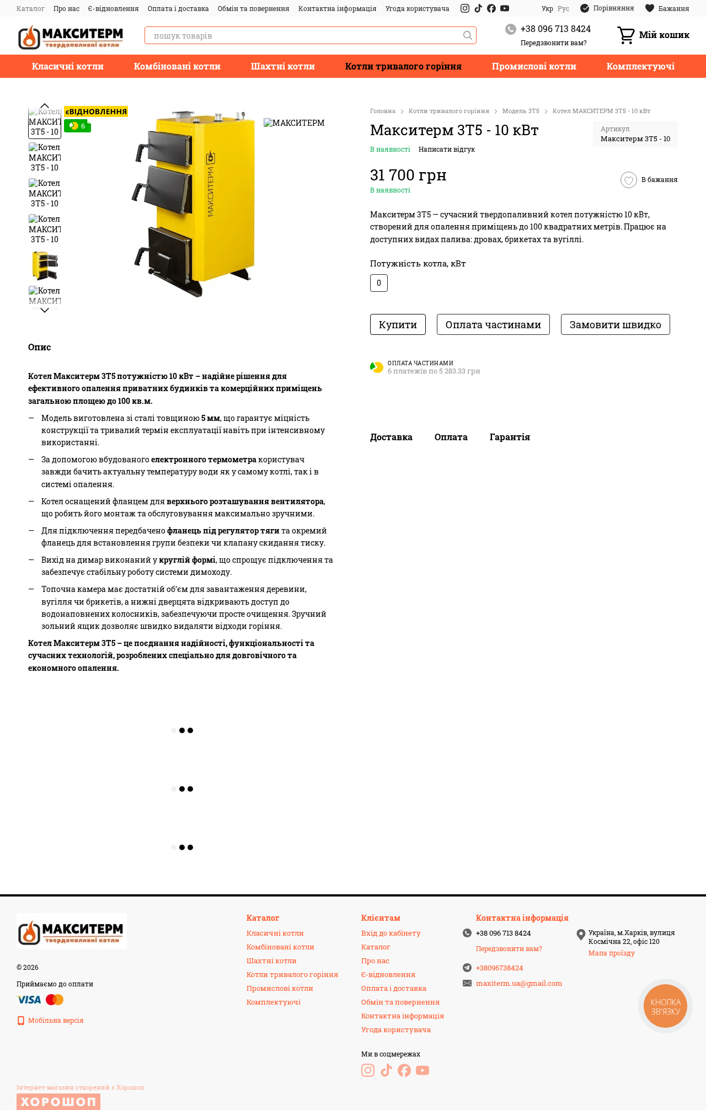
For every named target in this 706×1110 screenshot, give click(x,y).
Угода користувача (418, 8)
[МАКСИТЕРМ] (294, 122)
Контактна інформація (337, 8)
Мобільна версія (55, 1020)
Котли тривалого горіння (403, 66)
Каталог (31, 8)
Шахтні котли (283, 66)
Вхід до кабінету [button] (391, 933)
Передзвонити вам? (554, 43)
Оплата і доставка (178, 8)
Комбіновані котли (177, 66)
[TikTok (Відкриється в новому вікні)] (478, 8)
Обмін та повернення (254, 8)
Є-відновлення (113, 8)
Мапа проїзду (612, 952)
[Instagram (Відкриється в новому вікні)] (465, 8)
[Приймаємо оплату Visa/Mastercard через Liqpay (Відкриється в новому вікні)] (41, 998)
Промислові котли (534, 66)
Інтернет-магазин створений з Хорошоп (81, 1087)
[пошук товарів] (468, 35)
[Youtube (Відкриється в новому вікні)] (504, 8)
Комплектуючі (641, 66)
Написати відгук (447, 149)
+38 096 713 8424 (556, 28)
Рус (563, 8)
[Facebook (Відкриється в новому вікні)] (491, 8)
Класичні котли (68, 66)
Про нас (66, 8)
